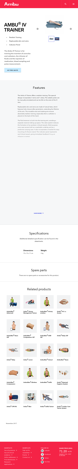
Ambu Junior (28, 360)
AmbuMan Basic (62, 360)
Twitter (47, 458)
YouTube (47, 462)
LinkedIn (47, 450)
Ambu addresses (10, 457)
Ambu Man (27, 406)
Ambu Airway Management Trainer (30, 312)
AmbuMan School (46, 360)
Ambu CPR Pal (12, 406)
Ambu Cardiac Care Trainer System (63, 407)
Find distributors (9, 459)
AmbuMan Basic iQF (12, 336)
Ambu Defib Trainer (47, 406)
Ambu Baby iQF (62, 335)
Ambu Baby (11, 360)
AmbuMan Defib (46, 382)
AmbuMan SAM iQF (45, 336)
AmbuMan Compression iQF (29, 336)
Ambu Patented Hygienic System (62, 383)
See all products (9, 450)
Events (25, 455)
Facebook (48, 454)
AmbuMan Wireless (30, 382)
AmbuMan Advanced (10, 312)
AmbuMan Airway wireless (46, 312)
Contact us (26, 457)
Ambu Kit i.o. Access (61, 312)
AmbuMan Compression (11, 383)
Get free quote (12, 70)
